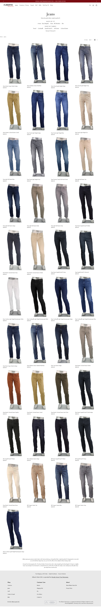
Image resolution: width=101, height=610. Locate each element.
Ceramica (10, 585)
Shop (9, 582)
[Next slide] (23, 63)
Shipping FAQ (40, 588)
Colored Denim (64, 28)
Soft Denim (56, 28)
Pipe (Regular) (45, 23)
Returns (38, 585)
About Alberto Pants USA (71, 585)
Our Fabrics (39, 594)
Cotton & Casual (11, 594)
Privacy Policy (69, 588)
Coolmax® (40, 28)
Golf (9, 591)
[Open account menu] (93, 5)
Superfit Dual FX (48, 28)
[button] (90, 39)
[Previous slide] (5, 63)
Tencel (34, 28)
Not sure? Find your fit (50, 31)
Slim (63, 23)
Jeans (9, 588)
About (68, 582)
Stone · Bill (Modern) (55, 23)
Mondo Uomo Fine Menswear (60, 577)
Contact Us (39, 597)
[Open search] (90, 5)
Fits (37, 591)
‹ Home (39, 23)
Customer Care (41, 582)
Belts (9, 597)
